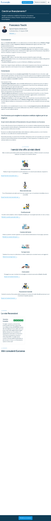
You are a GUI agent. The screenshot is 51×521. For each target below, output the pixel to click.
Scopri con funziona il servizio (11, 276)
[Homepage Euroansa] (5, 2)
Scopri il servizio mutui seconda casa (9, 197)
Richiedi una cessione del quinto (10, 237)
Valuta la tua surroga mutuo (9, 256)
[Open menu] (48, 2)
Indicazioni (11, 33)
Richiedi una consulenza (25, 518)
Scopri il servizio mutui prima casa (9, 175)
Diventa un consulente (40, 2)
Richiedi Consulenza (27, 2)
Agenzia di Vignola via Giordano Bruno (18, 28)
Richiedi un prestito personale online (10, 217)
